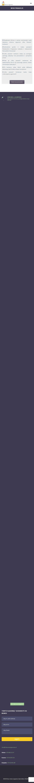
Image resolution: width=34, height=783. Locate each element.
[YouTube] (18, 769)
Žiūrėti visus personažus (17, 82)
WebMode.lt (28, 779)
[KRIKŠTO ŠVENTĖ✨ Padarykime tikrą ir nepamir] (27, 513)
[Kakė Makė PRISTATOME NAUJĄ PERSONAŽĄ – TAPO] (17, 190)
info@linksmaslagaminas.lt (9, 747)
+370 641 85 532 (10, 757)
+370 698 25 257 (10, 752)
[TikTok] (20, 769)
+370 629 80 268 (11, 762)
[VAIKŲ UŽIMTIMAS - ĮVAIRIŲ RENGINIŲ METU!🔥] (17, 497)
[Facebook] (13, 769)
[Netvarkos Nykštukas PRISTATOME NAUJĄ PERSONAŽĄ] (6, 203)
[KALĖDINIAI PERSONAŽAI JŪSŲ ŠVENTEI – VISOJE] (27, 267)
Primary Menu (30, 3)
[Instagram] (16, 769)
